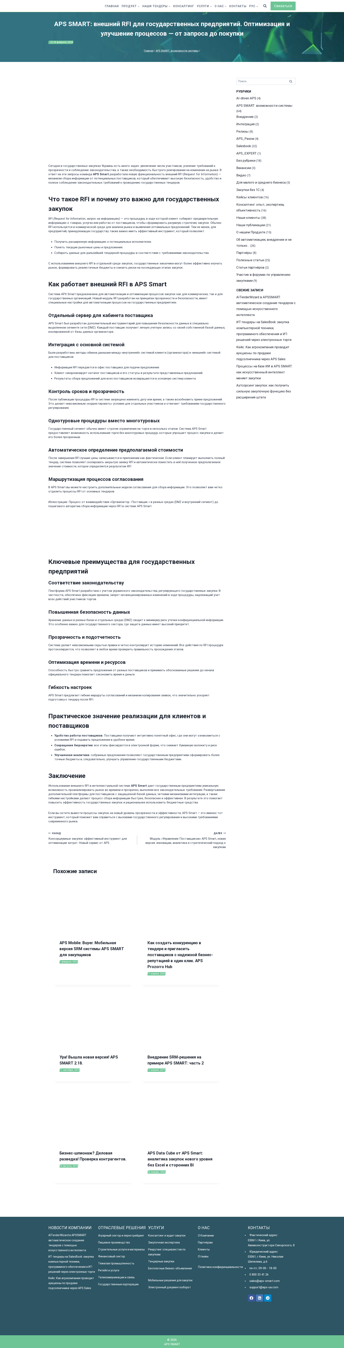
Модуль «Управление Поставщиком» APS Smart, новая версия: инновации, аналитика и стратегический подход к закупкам (186, 840)
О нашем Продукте (250, 232)
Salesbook (243, 146)
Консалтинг (183, 6)
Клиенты (204, 1249)
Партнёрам (205, 1242)
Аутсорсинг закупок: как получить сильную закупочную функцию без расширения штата (263, 391)
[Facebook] (251, 1298)
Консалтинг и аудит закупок (167, 1235)
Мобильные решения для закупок (170, 1280)
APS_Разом (245, 139)
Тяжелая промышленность (116, 1263)
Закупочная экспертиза (164, 1242)
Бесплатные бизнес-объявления (170, 1268)
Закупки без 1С (248, 190)
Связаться (283, 6)
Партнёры (244, 253)
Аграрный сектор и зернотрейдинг (121, 1235)
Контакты (237, 6)
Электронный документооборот (169, 1287)
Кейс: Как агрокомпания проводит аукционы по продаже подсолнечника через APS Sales (262, 353)
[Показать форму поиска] (265, 6)
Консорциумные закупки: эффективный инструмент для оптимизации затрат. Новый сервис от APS (87, 838)
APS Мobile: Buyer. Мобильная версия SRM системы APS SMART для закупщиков (92, 949)
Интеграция (245, 124)
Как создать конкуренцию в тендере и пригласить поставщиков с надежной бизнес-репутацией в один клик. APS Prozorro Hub (180, 955)
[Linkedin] (259, 1298)
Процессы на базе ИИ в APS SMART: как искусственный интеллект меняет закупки (264, 372)
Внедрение (245, 117)
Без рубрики (245, 160)
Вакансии (243, 168)
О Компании (206, 1235)
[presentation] (93, 907)
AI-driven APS (246, 98)
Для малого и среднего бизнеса (261, 182)
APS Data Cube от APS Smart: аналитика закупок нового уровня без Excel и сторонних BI (180, 1159)
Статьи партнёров (250, 267)
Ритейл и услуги (108, 1270)
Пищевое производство (114, 1242)
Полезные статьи (250, 260)
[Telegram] (267, 1298)
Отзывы (203, 1256)
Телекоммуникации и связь (116, 1277)
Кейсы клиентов (249, 197)
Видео (241, 175)
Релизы (242, 131)
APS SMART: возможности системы (264, 106)
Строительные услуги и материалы (121, 1249)
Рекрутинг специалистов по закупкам (167, 1252)
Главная (112, 6)
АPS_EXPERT (246, 153)
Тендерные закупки (161, 1261)
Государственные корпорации (118, 1284)
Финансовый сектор (111, 1256)
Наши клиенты (248, 218)
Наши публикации (250, 225)
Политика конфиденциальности (220, 1267)
